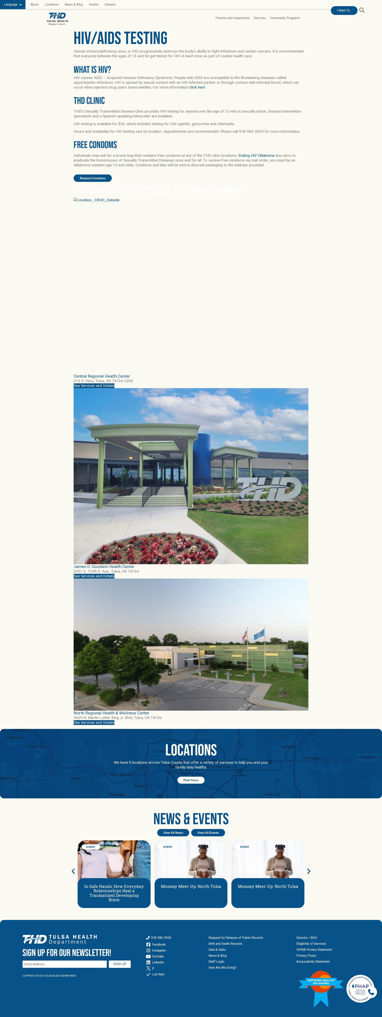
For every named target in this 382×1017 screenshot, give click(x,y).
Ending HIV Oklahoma (256, 155)
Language (11, 4)
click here (197, 87)
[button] (362, 10)
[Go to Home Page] (57, 19)
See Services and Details (94, 385)
